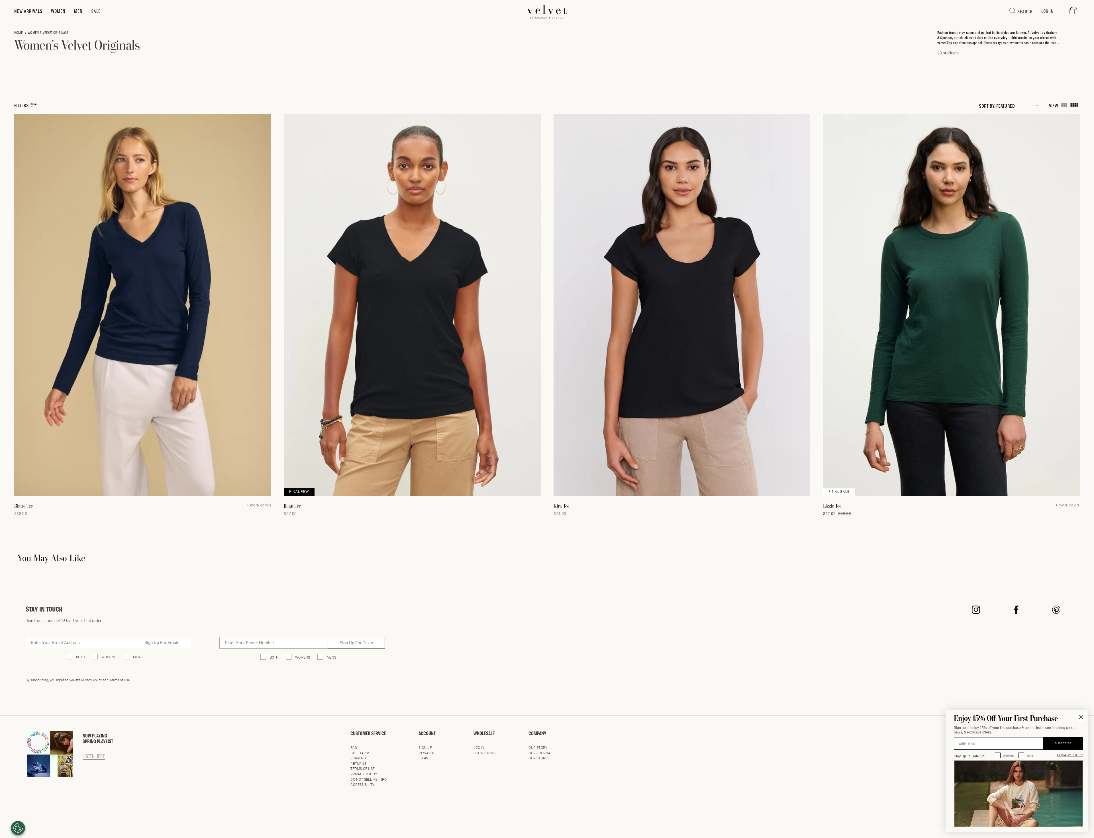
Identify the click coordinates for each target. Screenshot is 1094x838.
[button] (1072, 11)
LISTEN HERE (94, 756)
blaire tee (23, 506)
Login (423, 758)
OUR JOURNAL (540, 753)
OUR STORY (537, 747)
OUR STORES (538, 758)
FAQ (353, 747)
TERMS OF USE (362, 768)
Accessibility (362, 784)
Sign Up (425, 747)
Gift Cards (360, 753)
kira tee (561, 506)
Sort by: (987, 106)
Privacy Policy (363, 774)
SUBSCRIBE (1063, 743)
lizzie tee (832, 506)
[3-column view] (1064, 105)
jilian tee (292, 506)
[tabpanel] (547, 580)
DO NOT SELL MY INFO (368, 779)
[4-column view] (1074, 105)
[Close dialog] (1081, 717)
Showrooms (484, 753)
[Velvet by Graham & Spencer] (547, 12)
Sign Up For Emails (162, 642)
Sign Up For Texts (356, 642)
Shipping (358, 758)
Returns (358, 763)
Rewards (427, 753)
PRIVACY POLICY (1070, 755)
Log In (478, 747)
